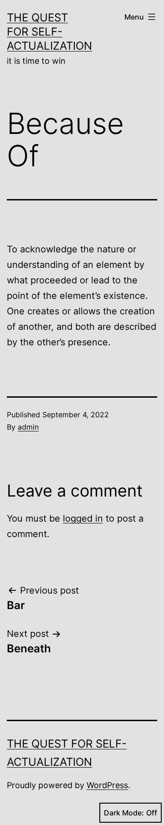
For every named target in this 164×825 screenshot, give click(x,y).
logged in (83, 518)
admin (28, 426)
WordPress (107, 785)
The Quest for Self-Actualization (49, 31)
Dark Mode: (124, 812)
